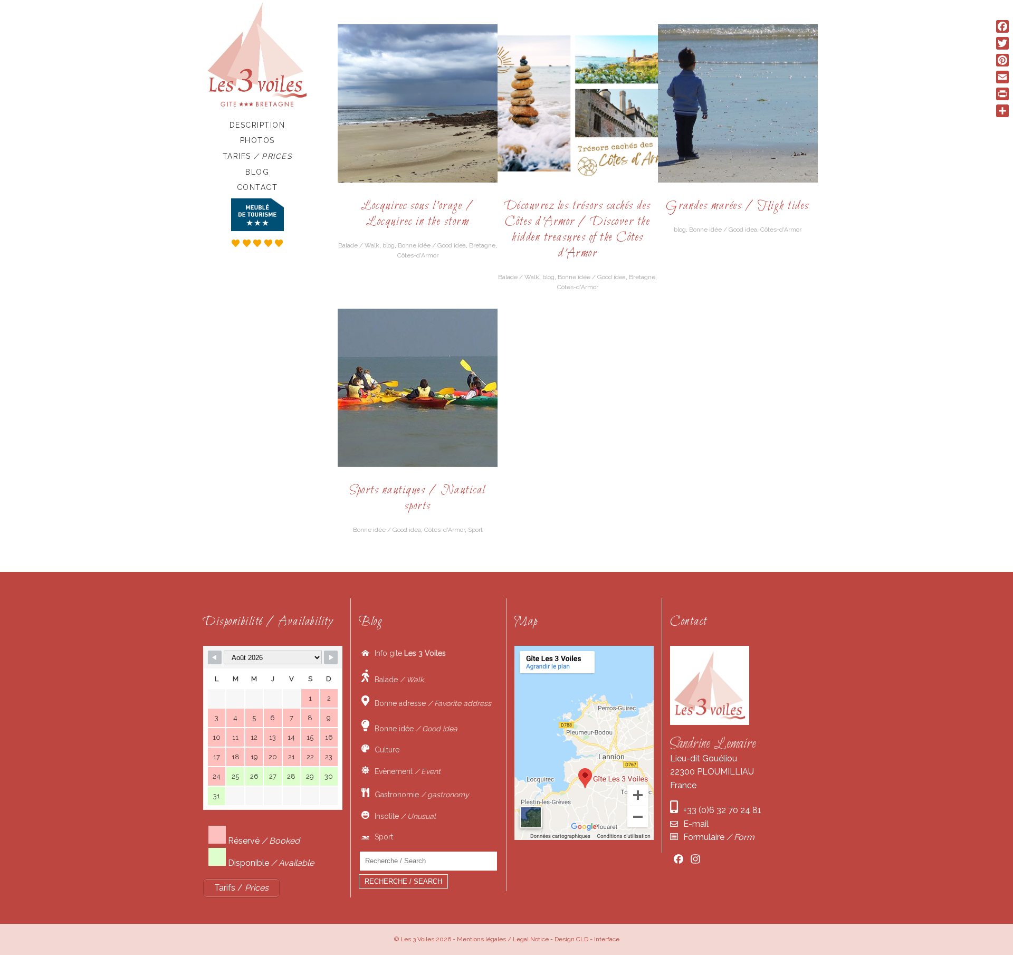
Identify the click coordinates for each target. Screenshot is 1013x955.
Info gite (407, 653)
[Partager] (1002, 110)
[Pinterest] (1002, 60)
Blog (257, 172)
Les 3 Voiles (417, 939)
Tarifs (257, 156)
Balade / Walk (358, 245)
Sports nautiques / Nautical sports (417, 498)
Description (257, 125)
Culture (384, 750)
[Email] (1002, 77)
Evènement (405, 771)
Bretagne (482, 245)
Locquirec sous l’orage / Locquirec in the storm (417, 214)
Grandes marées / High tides (737, 206)
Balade (396, 679)
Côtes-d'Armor (417, 255)
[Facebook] (1002, 26)
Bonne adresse (430, 703)
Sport (475, 529)
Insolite (402, 816)
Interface (606, 939)
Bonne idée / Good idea (432, 245)
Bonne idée (413, 728)
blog (389, 245)
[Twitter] (1002, 43)
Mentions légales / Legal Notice (503, 939)
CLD (582, 939)
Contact (257, 187)
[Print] (1002, 93)
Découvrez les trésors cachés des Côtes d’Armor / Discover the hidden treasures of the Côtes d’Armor (577, 230)
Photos (257, 140)
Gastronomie (419, 794)
